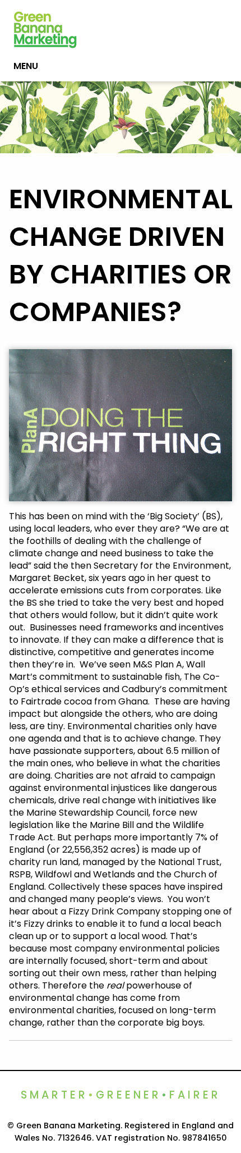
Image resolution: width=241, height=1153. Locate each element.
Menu (25, 66)
